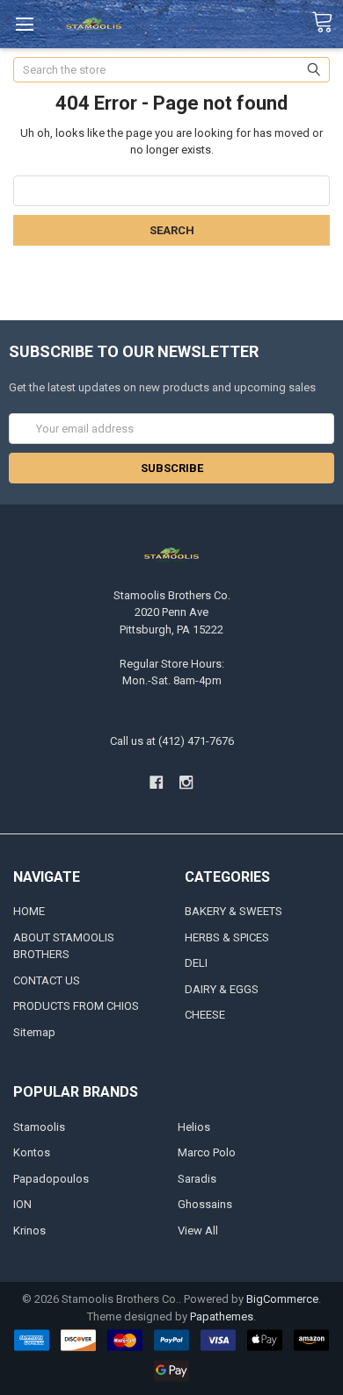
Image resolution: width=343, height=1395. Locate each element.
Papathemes (221, 1316)
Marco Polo (207, 1152)
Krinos (29, 1230)
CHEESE (205, 1014)
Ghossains (205, 1204)
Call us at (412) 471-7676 (172, 741)
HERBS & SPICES (227, 937)
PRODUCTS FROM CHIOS (76, 1005)
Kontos (31, 1152)
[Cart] (327, 23)
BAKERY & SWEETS (233, 911)
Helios (194, 1127)
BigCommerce (282, 1299)
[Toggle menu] (24, 24)
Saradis (197, 1178)
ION (22, 1204)
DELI (196, 962)
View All (198, 1230)
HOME (29, 911)
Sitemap (34, 1032)
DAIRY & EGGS (222, 989)
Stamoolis (39, 1127)
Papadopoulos (51, 1178)
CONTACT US (46, 980)
